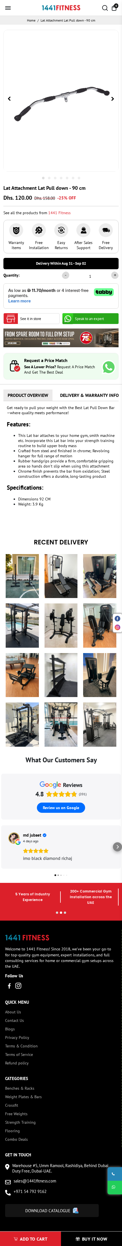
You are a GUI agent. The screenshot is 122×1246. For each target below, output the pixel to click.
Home (31, 20)
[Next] (112, 99)
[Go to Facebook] (9, 986)
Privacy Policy (17, 1037)
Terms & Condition (21, 1046)
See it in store (30, 318)
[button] (4, 846)
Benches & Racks (19, 1088)
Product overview (28, 395)
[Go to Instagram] (18, 986)
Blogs (10, 1029)
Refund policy (17, 1063)
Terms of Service (19, 1054)
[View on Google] (14, 838)
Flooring (12, 1130)
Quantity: (11, 275)
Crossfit (11, 1105)
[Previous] (9, 99)
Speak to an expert (89, 318)
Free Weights (16, 1113)
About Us (13, 1012)
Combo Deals (16, 1139)
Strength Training (20, 1122)
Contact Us (14, 1020)
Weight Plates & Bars (23, 1096)
